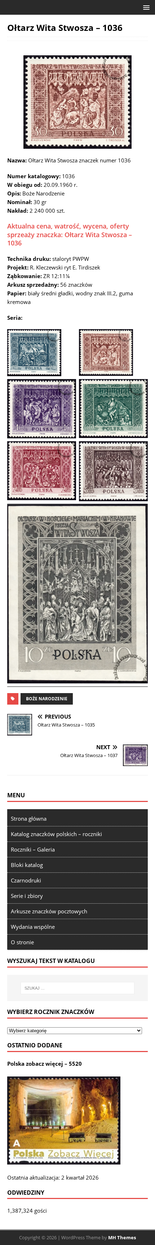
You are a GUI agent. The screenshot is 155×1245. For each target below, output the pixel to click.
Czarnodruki (26, 880)
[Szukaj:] (77, 988)
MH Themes (122, 1237)
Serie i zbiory (27, 895)
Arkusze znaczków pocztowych (49, 911)
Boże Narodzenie (46, 699)
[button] (145, 7)
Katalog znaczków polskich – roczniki (56, 834)
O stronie (22, 942)
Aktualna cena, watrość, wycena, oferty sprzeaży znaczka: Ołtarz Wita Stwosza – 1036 (69, 234)
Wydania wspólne (33, 926)
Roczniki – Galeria (33, 849)
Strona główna (28, 818)
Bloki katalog (27, 864)
